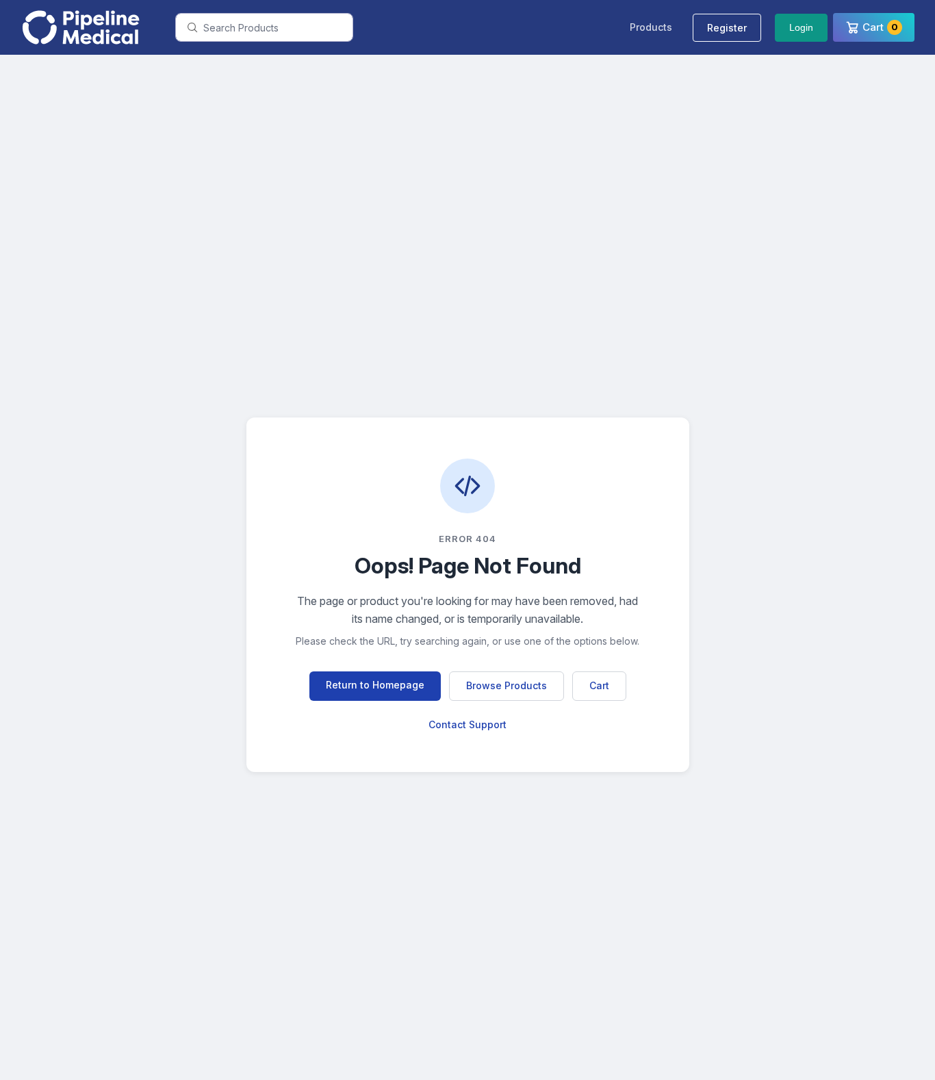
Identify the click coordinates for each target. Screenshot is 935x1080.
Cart (599, 685)
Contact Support (467, 724)
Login (801, 27)
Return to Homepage (375, 685)
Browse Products (506, 685)
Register (727, 28)
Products (651, 27)
